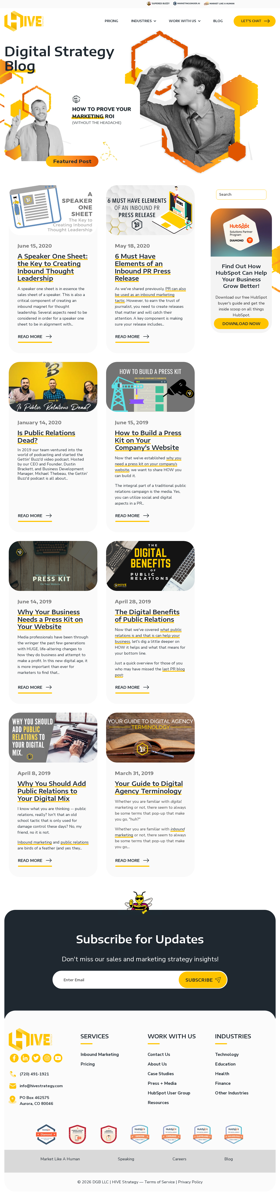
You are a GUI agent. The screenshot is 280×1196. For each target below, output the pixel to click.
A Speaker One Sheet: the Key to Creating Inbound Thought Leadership (53, 267)
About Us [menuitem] (157, 1064)
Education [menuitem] (225, 1064)
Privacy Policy (190, 1182)
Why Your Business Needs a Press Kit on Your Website (50, 619)
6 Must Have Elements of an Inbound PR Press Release (143, 267)
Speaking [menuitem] (126, 1159)
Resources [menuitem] (158, 1103)
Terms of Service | (160, 1182)
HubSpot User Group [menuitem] (169, 1093)
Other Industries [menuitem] (231, 1093)
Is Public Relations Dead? (46, 436)
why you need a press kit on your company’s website (148, 463)
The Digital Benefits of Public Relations (147, 615)
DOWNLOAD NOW (241, 323)
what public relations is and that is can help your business (148, 635)
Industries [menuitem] (141, 21)
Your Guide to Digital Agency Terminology (149, 787)
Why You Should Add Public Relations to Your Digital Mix (52, 791)
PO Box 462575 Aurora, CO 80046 (36, 1100)
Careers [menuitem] (179, 1159)
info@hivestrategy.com (41, 1086)
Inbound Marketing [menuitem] (99, 1054)
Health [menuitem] (222, 1074)
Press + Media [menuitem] (162, 1083)
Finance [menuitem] (223, 1083)
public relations (75, 842)
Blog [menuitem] (218, 21)
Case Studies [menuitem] (161, 1074)
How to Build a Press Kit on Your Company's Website (148, 440)
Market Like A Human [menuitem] (60, 1159)
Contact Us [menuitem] (159, 1054)
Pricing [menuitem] (111, 21)
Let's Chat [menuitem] (251, 21)
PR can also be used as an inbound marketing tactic (150, 294)
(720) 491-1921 (34, 1074)
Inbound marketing (35, 842)
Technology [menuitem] (227, 1054)
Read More (30, 336)
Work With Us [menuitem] (182, 21)
